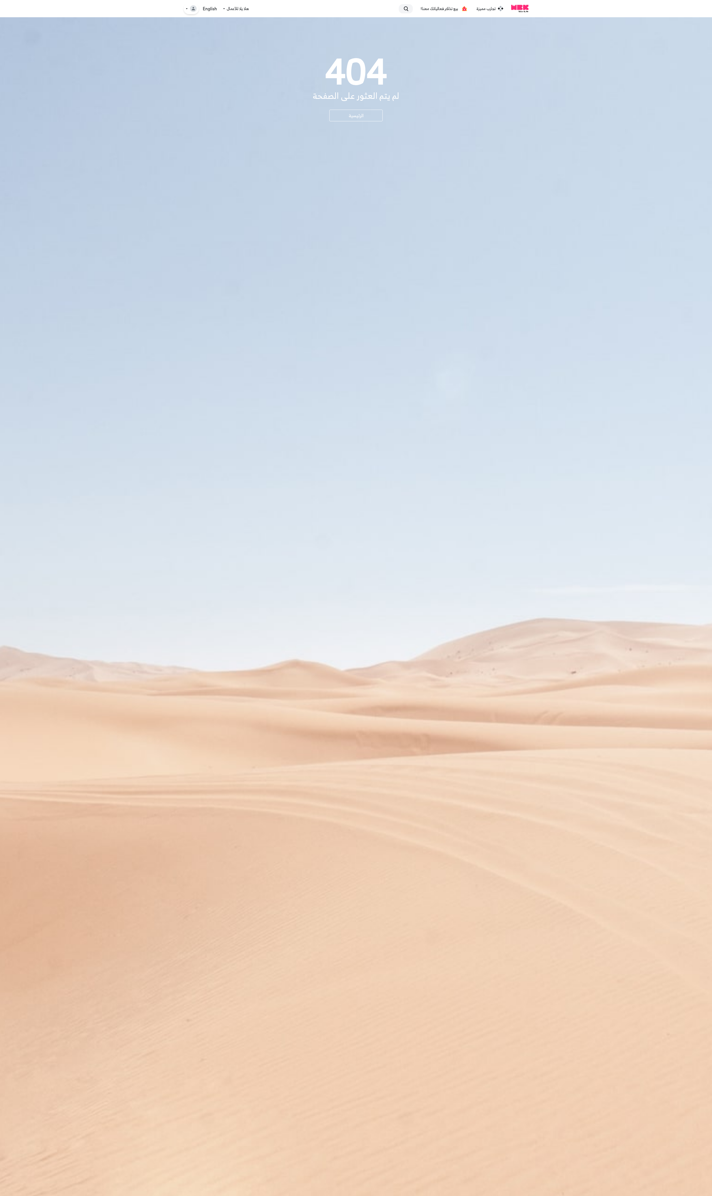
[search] (408, 8)
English (210, 9)
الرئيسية (356, 115)
